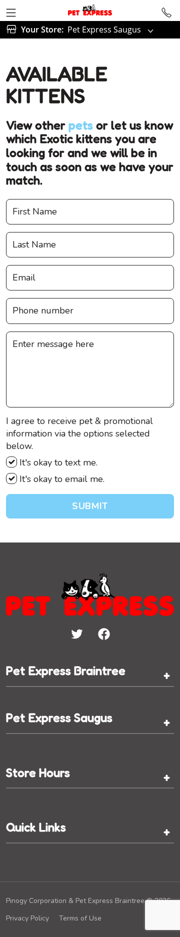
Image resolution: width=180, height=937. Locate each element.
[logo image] (90, 10)
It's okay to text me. (57, 462)
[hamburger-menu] (11, 10)
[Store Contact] (167, 10)
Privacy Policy (27, 918)
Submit (90, 506)
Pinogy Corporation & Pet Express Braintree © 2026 (88, 901)
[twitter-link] (76, 633)
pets (80, 125)
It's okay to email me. (60, 479)
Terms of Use (80, 918)
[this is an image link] (90, 593)
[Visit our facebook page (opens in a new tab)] (103, 633)
